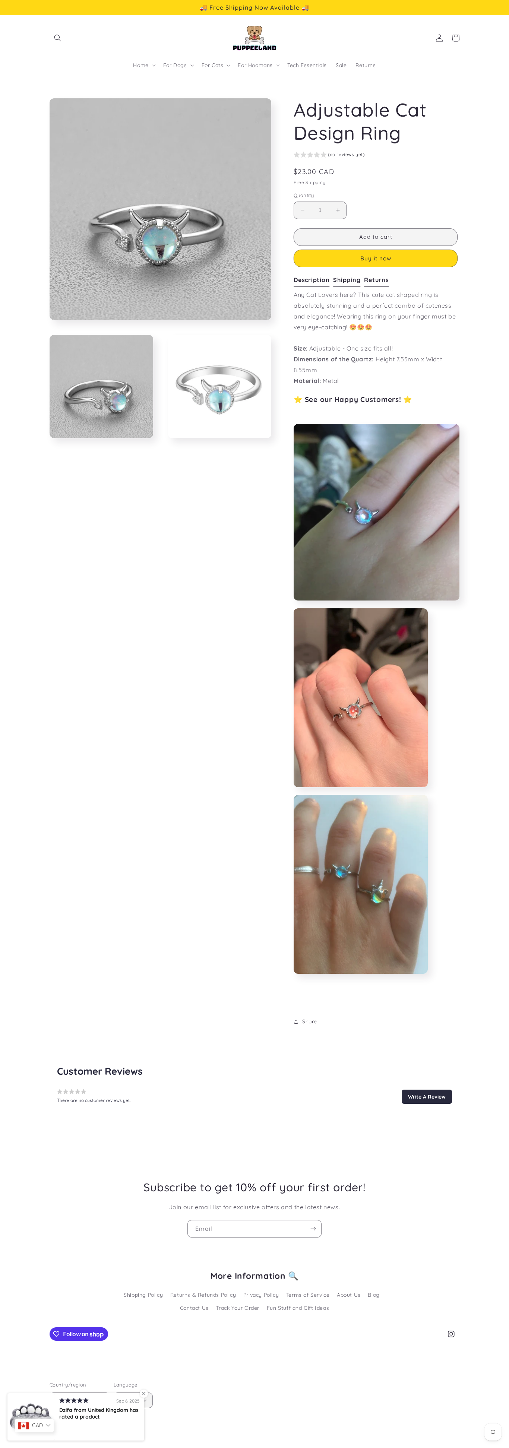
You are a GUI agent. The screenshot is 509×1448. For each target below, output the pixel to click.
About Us (349, 1295)
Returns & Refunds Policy (203, 1295)
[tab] (313, 280)
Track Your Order (237, 1308)
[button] (58, 38)
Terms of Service (308, 1295)
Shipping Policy (143, 1295)
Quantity (304, 195)
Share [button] (309, 1021)
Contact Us (194, 1308)
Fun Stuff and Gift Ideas (298, 1308)
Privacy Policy (261, 1295)
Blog (373, 1295)
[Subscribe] (313, 1229)
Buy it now (375, 258)
